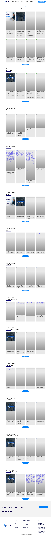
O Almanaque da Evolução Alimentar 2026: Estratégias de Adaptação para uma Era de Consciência (40, 92)
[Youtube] (11, 511)
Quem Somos (17, 1)
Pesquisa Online (25, 523)
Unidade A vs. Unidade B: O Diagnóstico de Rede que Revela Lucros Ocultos (30, 58)
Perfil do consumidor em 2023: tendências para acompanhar (10, 387)
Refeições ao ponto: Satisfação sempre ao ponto (30, 129)
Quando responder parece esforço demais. (20, 169)
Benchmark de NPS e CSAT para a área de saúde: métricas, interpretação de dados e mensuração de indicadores (20, 134)
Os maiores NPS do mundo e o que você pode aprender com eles (10, 133)
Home (13, 1)
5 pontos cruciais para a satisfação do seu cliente (30, 386)
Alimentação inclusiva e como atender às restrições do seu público (40, 252)
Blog (15, 523)
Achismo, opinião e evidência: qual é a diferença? (9, 31)
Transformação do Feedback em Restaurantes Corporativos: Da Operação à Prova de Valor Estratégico (30, 32)
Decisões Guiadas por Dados (26, 520)
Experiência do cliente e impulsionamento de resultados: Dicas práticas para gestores (30, 252)
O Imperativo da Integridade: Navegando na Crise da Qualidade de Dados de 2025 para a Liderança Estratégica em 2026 (30, 93)
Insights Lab (22, 1)
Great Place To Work (30, 316)
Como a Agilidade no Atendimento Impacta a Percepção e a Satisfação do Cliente (10, 252)
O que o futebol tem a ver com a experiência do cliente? (30, 286)
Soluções (31, 1)
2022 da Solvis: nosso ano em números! (10, 320)
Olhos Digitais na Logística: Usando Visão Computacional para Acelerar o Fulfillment (30, 493)
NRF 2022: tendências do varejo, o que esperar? (40, 286)
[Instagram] (8, 511)
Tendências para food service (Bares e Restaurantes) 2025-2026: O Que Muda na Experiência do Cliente (10, 172)
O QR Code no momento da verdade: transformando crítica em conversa (40, 31)
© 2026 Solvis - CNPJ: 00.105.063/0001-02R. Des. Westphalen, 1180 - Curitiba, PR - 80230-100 (25, 534)
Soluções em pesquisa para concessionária (40, 128)
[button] (25, 64)
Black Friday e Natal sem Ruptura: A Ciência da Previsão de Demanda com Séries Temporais (40, 494)
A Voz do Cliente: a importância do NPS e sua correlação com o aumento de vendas (10, 286)
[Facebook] (3, 511)
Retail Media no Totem (25, 527)
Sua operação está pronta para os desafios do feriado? (40, 58)
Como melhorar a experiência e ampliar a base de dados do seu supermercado (40, 387)
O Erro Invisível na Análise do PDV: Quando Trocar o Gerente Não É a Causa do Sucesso (20, 31)
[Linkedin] (6, 511)
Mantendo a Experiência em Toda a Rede (20, 57)
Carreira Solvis (16, 527)
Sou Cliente (16, 524)
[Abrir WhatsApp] (49, 536)
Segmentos (27, 1)
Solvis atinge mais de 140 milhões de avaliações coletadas (40, 316)
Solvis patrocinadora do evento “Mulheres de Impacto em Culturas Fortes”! (20, 286)
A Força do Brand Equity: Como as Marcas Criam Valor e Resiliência (20, 252)
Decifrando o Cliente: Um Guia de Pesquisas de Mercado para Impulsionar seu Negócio (40, 169)
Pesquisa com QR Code (26, 524)
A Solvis (15, 520)
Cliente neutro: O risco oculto (10, 57)
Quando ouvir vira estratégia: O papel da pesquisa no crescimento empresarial (30, 181)
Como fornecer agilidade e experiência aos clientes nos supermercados (40, 421)
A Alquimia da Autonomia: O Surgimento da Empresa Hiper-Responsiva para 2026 (20, 92)
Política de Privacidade (17, 528)
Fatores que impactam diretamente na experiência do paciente (30, 421)
